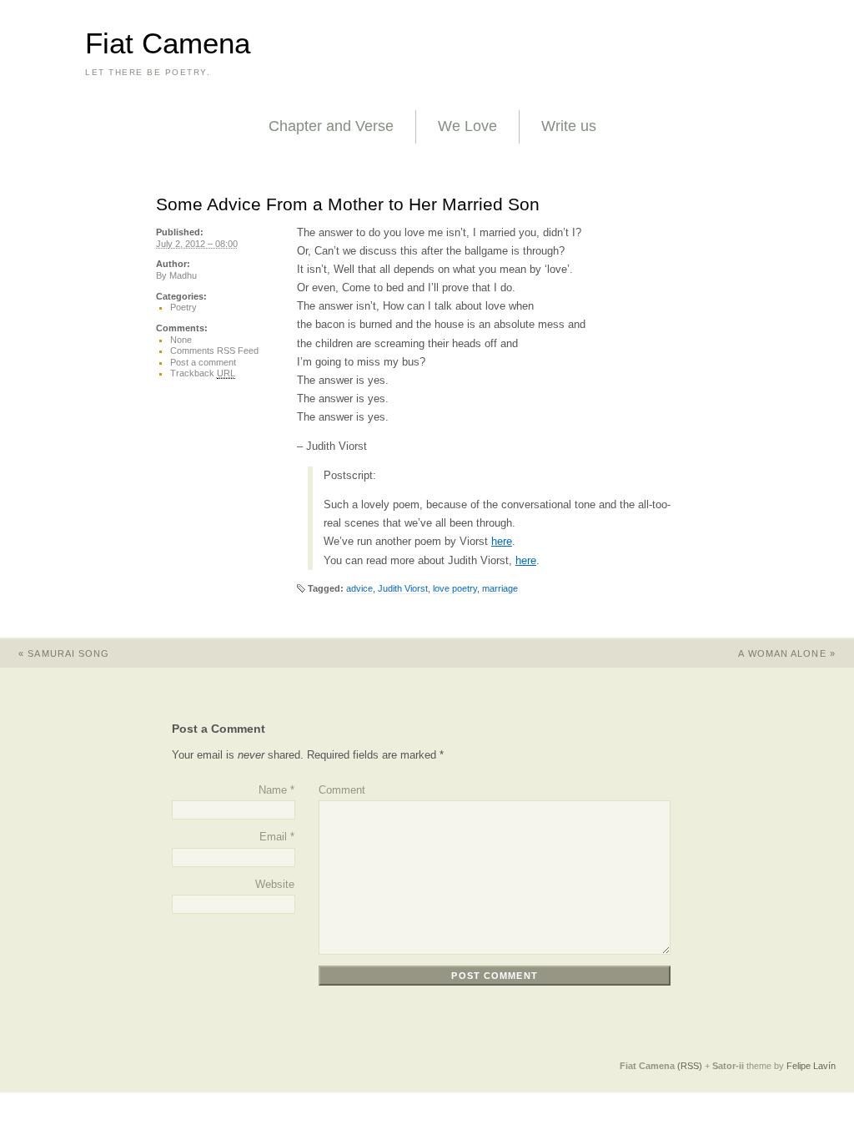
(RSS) (689, 1066)
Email (273, 836)
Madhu (183, 275)
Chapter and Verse (331, 126)
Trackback (202, 373)
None (181, 340)
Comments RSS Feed (214, 351)
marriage (500, 588)
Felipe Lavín (811, 1066)
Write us (568, 126)
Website (274, 884)
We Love (467, 126)
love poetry (455, 588)
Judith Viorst (403, 588)
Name (273, 790)
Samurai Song (63, 653)
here (501, 541)
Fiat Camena (167, 43)
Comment (342, 790)
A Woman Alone (787, 653)
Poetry (183, 307)
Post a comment (203, 362)
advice (359, 588)
